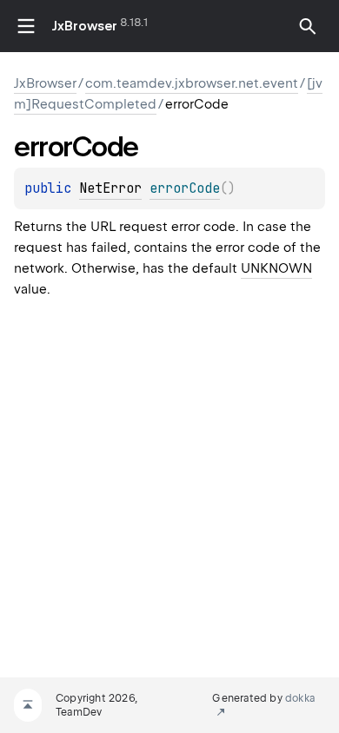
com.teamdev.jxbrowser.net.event (191, 83)
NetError (110, 188)
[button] (307, 26)
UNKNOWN (276, 268)
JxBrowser (84, 26)
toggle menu (26, 26)
